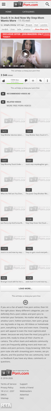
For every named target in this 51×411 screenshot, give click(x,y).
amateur (27, 29)
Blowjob (29, 25)
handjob (5, 29)
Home (8, 11)
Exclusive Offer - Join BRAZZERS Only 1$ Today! (24, 35)
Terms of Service (8, 384)
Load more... (25, 288)
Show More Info (41, 29)
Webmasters (26, 391)
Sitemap (4, 398)
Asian (12, 29)
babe (19, 29)
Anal (36, 25)
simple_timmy (10, 25)
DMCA (4, 394)
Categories (28, 11)
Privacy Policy (7, 387)
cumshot (43, 25)
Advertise (24, 394)
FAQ (22, 398)
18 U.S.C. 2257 (7, 391)
